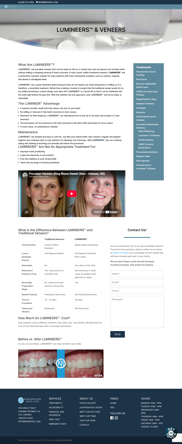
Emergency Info (57, 424)
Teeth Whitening (146, 131)
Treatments (55, 403)
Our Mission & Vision (91, 407)
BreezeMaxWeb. (64, 440)
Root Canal (141, 79)
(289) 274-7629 (120, 253)
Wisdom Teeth (143, 156)
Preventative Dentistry (147, 152)
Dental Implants (146, 140)
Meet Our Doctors (90, 412)
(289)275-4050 (25, 418)
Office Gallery (88, 403)
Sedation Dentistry (145, 103)
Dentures (140, 112)
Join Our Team (87, 420)
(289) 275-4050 (27, 2)
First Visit (54, 419)
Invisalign (141, 108)
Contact (84, 425)
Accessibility (56, 407)
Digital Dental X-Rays (146, 99)
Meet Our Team (88, 416)
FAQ (112, 407)
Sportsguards (143, 160)
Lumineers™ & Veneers (149, 135)
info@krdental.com (29, 421)
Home (113, 403)
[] (117, 418)
